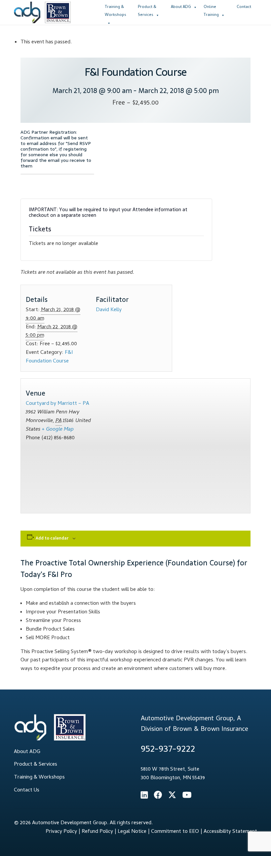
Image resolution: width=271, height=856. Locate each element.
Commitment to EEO (175, 832)
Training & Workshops (115, 10)
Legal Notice (132, 832)
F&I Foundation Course (49, 357)
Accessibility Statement (230, 832)
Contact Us (26, 790)
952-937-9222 (168, 750)
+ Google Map (58, 429)
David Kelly (109, 310)
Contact (244, 7)
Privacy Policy (61, 832)
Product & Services (147, 10)
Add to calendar (52, 538)
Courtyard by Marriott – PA (57, 404)
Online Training (211, 10)
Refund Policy (97, 832)
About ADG (181, 7)
